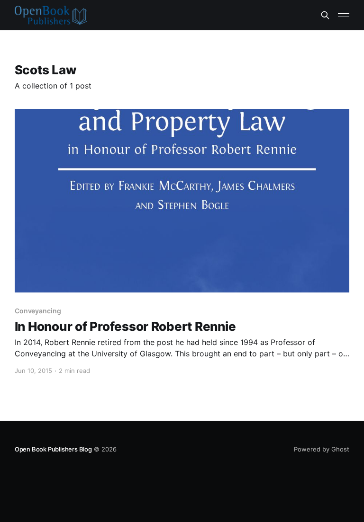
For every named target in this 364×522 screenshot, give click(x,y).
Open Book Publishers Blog (53, 449)
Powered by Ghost (321, 449)
